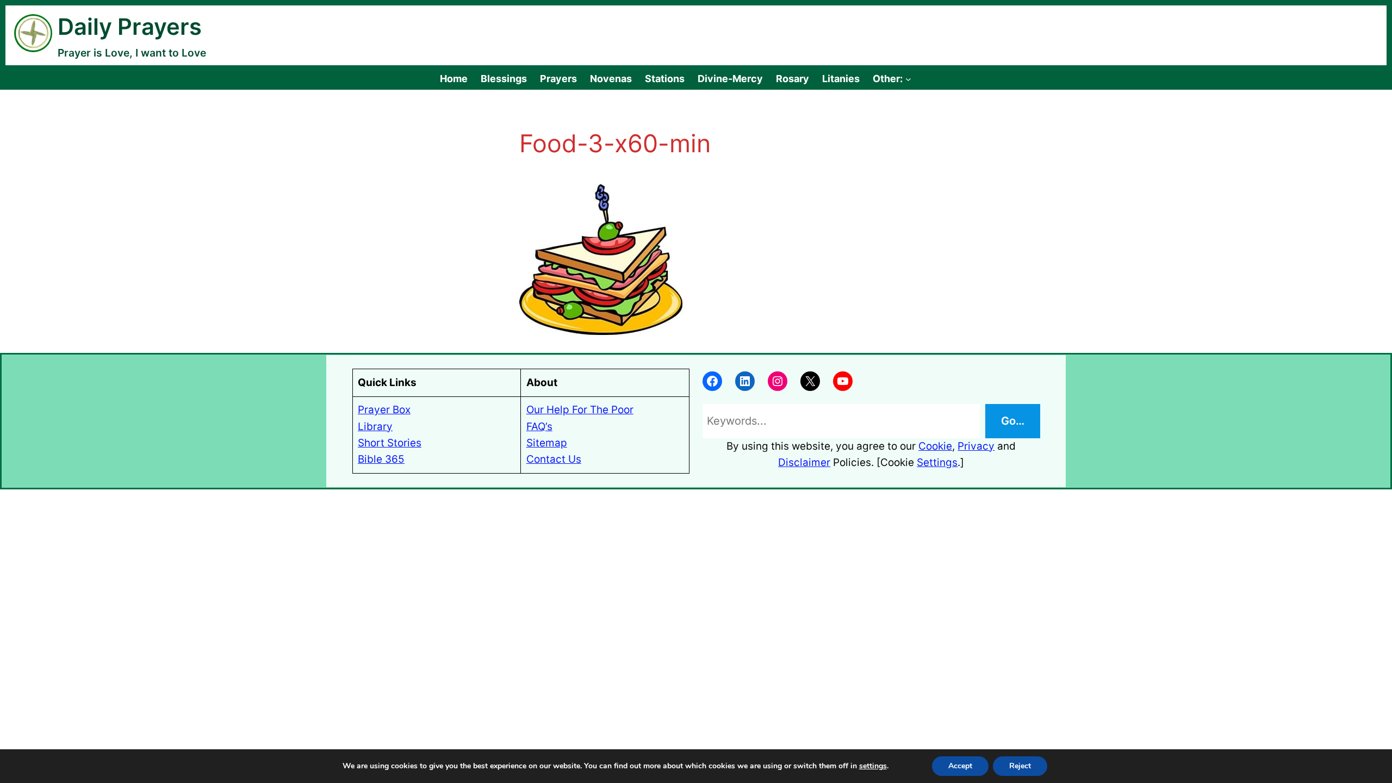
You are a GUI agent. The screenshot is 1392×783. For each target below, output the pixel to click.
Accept (960, 766)
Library (375, 426)
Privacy (976, 446)
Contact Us (553, 459)
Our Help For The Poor (579, 409)
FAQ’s (539, 426)
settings (873, 766)
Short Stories (389, 443)
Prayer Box (384, 409)
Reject (1020, 766)
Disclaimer (804, 462)
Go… (1012, 420)
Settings (937, 462)
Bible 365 (381, 459)
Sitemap (546, 443)
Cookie (935, 446)
